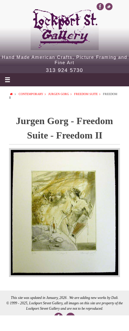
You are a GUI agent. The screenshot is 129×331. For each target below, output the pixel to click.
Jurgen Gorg (58, 94)
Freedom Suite (86, 94)
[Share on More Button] (116, 323)
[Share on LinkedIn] (64, 323)
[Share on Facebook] (13, 323)
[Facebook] (100, 6)
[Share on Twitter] (39, 323)
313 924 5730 (64, 70)
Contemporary (31, 94)
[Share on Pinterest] (90, 323)
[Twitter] (108, 6)
